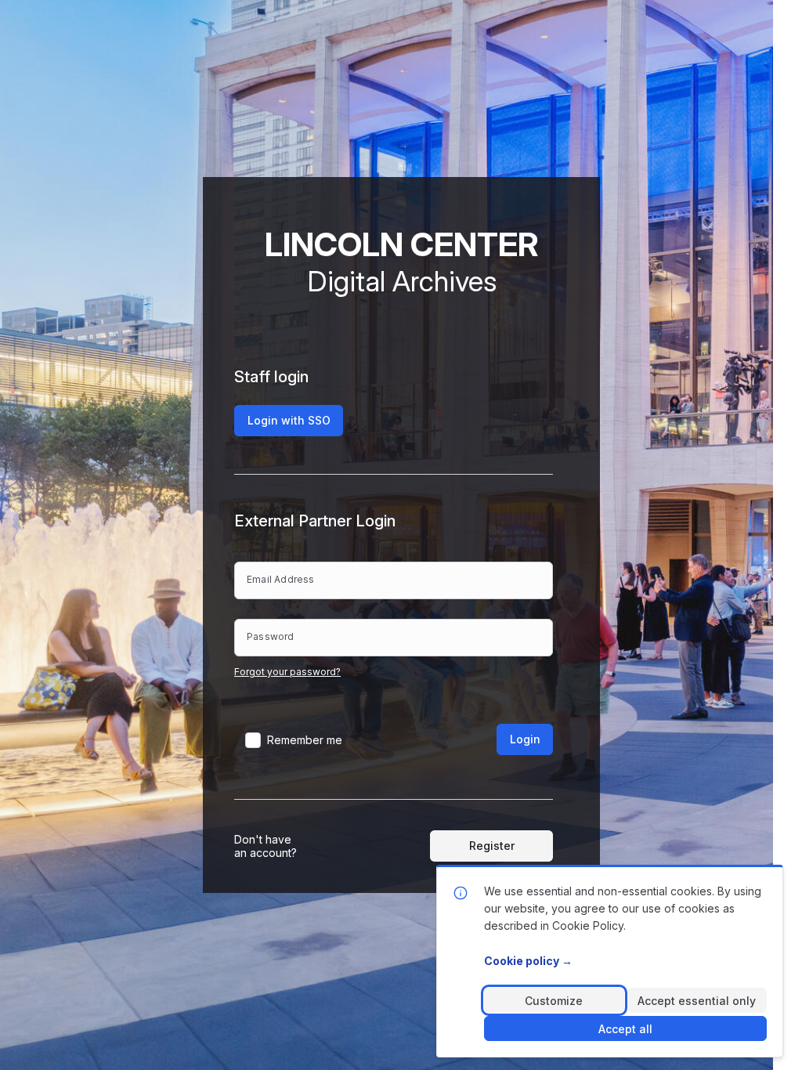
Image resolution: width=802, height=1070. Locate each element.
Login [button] (525, 739)
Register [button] (492, 845)
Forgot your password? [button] (287, 672)
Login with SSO (289, 420)
